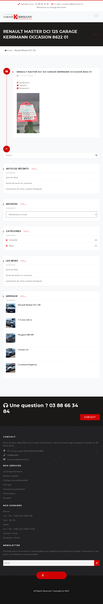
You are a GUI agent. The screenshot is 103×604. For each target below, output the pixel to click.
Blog (11, 245)
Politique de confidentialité (15, 480)
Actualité (13, 240)
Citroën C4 (23, 349)
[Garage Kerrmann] (18, 17)
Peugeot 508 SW (26, 335)
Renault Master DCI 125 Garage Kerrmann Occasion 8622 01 (54, 72)
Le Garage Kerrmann (12, 471)
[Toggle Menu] (96, 16)
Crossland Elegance (27, 364)
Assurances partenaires (14, 489)
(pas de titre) (12, 177)
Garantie (7, 498)
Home (9, 50)
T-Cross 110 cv (25, 320)
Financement (9, 493)
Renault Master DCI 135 (29, 305)
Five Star (7, 484)
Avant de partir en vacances (19, 183)
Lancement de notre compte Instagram (24, 189)
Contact (90, 417)
